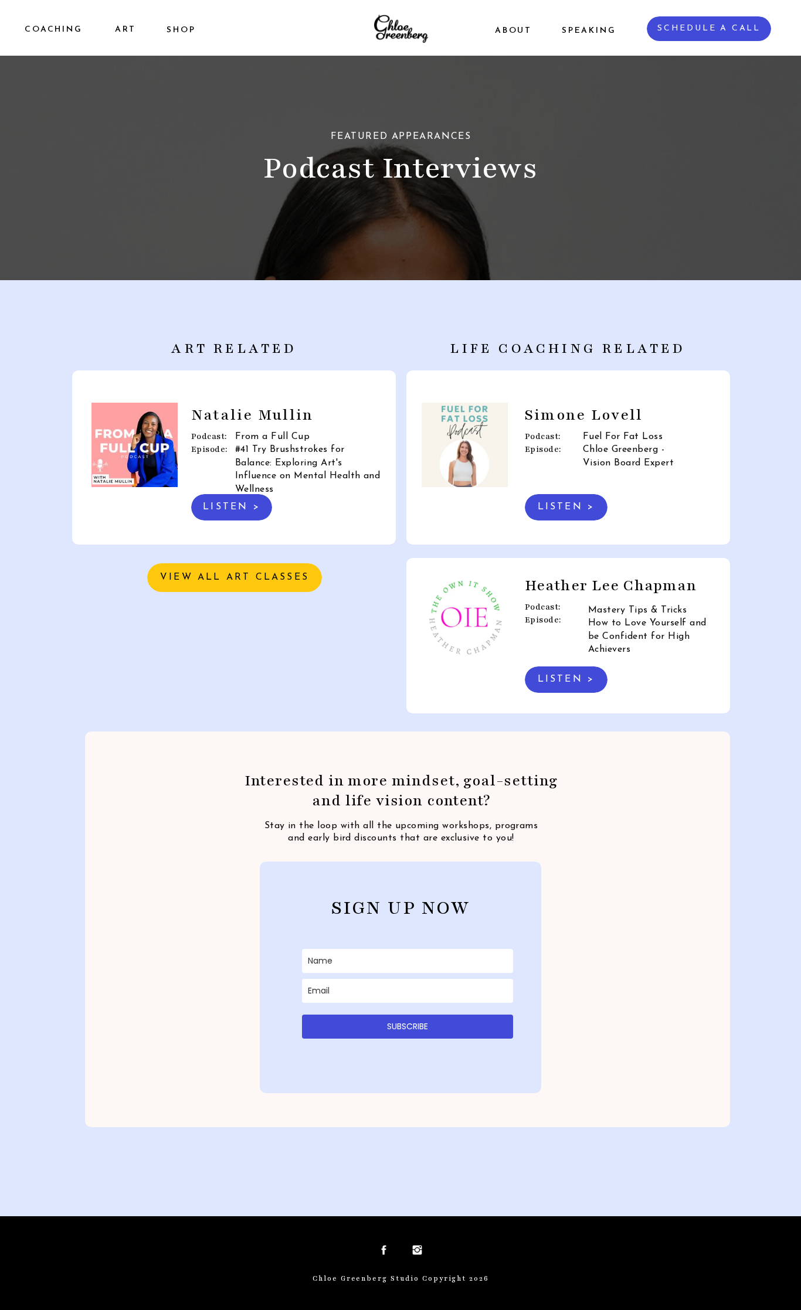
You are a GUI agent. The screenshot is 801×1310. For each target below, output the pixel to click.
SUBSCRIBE (407, 1026)
